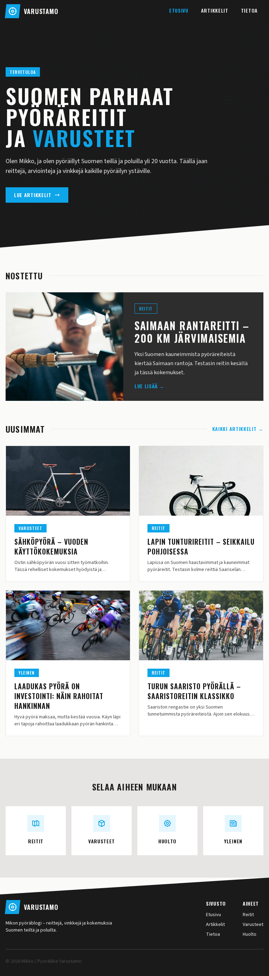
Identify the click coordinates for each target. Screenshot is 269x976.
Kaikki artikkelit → (237, 428)
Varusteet (253, 924)
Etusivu (178, 10)
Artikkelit (214, 10)
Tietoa (249, 10)
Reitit (248, 914)
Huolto (249, 934)
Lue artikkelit (32, 194)
